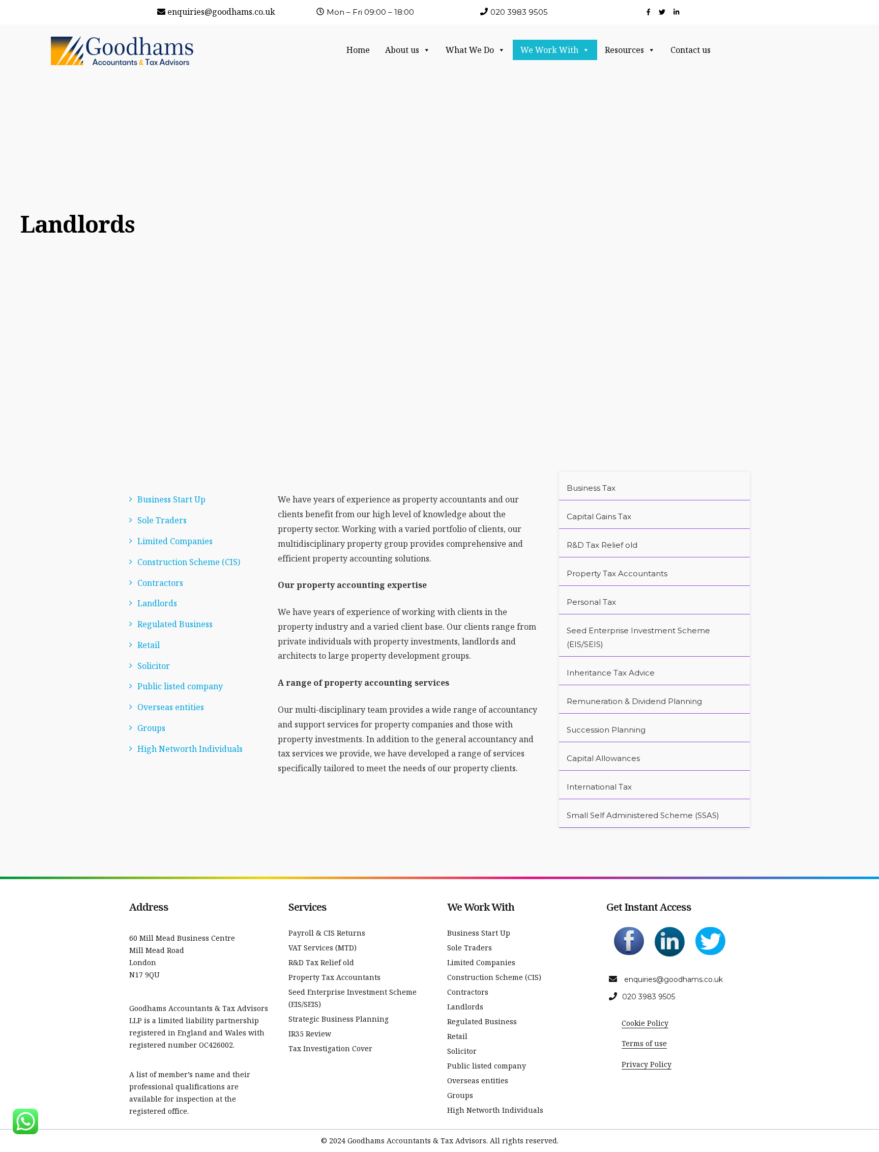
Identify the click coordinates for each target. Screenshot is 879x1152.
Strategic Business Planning (338, 1019)
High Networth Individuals (190, 748)
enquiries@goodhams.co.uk (221, 11)
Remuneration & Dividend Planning (634, 701)
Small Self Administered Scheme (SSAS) (643, 815)
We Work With (549, 49)
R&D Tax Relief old (602, 545)
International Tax (599, 787)
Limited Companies (175, 541)
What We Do (470, 49)
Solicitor (153, 665)
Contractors (160, 582)
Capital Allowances (603, 758)
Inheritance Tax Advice (611, 673)
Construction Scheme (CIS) (188, 562)
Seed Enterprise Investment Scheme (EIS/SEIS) (638, 637)
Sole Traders (162, 520)
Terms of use (644, 1043)
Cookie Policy (645, 1023)
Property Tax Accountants (617, 573)
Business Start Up (171, 499)
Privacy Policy (646, 1064)
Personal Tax (591, 602)
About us (402, 49)
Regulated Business (175, 624)
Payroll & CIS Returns (326, 933)
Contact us (690, 49)
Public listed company (180, 686)
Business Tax (591, 488)
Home (358, 49)
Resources (624, 49)
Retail (148, 645)
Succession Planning (606, 730)
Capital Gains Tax (599, 516)
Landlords (157, 603)
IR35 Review (309, 1033)
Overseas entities (170, 707)
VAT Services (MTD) (322, 947)
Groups (151, 728)
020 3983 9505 (648, 996)
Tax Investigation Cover (330, 1048)
